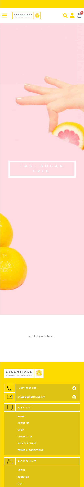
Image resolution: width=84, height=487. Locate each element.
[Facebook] (74, 388)
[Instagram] (74, 397)
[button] (65, 15)
